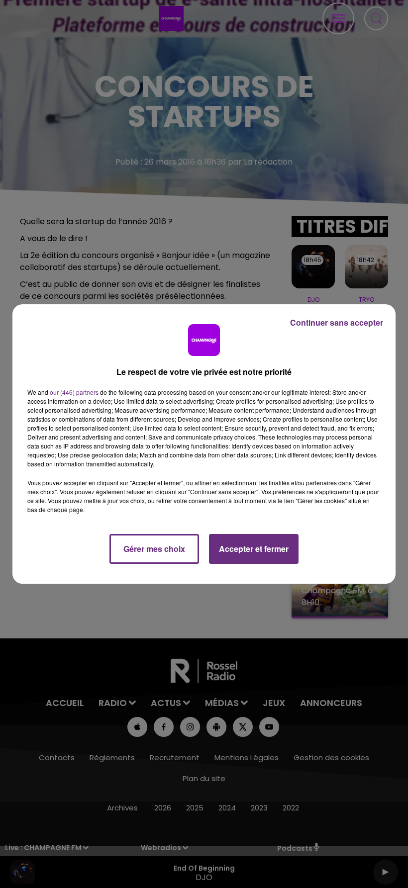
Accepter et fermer (254, 548)
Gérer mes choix (154, 548)
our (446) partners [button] (74, 392)
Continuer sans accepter (336, 322)
